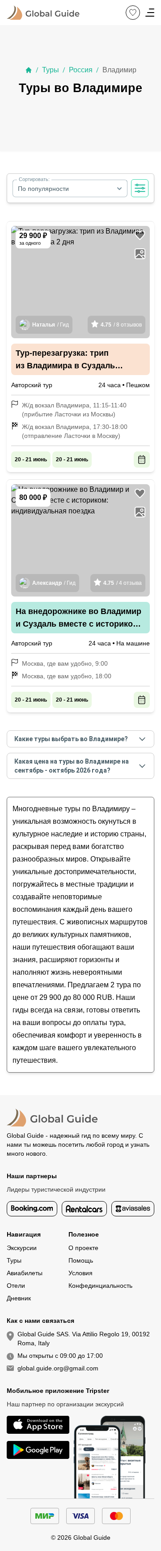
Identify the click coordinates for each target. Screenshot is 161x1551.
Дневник (19, 1298)
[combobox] (70, 188)
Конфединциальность (100, 1285)
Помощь (80, 1260)
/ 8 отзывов (121, 325)
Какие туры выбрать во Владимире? (71, 738)
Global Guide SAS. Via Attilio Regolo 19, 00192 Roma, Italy (83, 1338)
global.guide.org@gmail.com (57, 1368)
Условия (80, 1273)
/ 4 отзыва (122, 583)
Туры (50, 70)
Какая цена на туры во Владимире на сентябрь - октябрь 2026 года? (71, 766)
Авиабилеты (24, 1273)
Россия (81, 70)
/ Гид (50, 325)
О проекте (83, 1247)
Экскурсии (22, 1247)
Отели (16, 1285)
